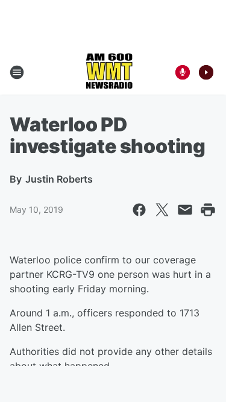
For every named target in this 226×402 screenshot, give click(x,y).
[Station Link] (109, 72)
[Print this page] (207, 209)
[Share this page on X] (162, 209)
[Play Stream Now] (206, 72)
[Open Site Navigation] (17, 72)
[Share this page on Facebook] (139, 209)
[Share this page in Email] (185, 209)
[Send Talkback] (182, 72)
